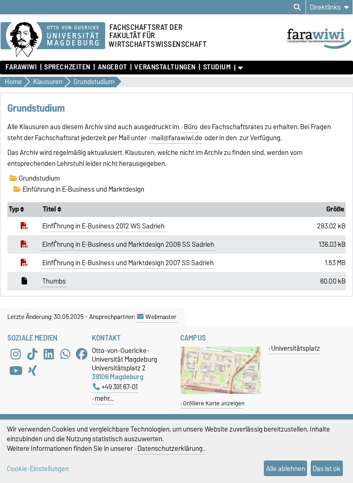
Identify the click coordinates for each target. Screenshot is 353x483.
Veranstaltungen (164, 67)
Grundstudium (38, 178)
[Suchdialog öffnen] (297, 7)
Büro (191, 126)
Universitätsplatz (295, 348)
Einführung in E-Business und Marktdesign (82, 189)
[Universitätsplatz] (220, 392)
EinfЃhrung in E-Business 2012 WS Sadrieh (103, 226)
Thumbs (54, 281)
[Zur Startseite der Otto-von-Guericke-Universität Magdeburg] (53, 40)
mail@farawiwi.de (176, 137)
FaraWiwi (21, 67)
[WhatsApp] (65, 354)
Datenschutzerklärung (170, 448)
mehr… (104, 398)
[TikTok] (32, 354)
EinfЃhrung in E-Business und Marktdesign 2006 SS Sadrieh (128, 244)
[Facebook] (82, 354)
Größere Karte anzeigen (214, 403)
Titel (50, 209)
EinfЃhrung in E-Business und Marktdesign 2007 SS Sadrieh (128, 262)
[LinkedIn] (48, 354)
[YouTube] (15, 371)
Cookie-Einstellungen (38, 468)
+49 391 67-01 (120, 386)
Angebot (112, 67)
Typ (14, 209)
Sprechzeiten (67, 67)
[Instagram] (15, 354)
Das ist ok (327, 468)
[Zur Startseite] (319, 49)
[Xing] (32, 371)
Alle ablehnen (285, 468)
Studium (217, 67)
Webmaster (160, 316)
